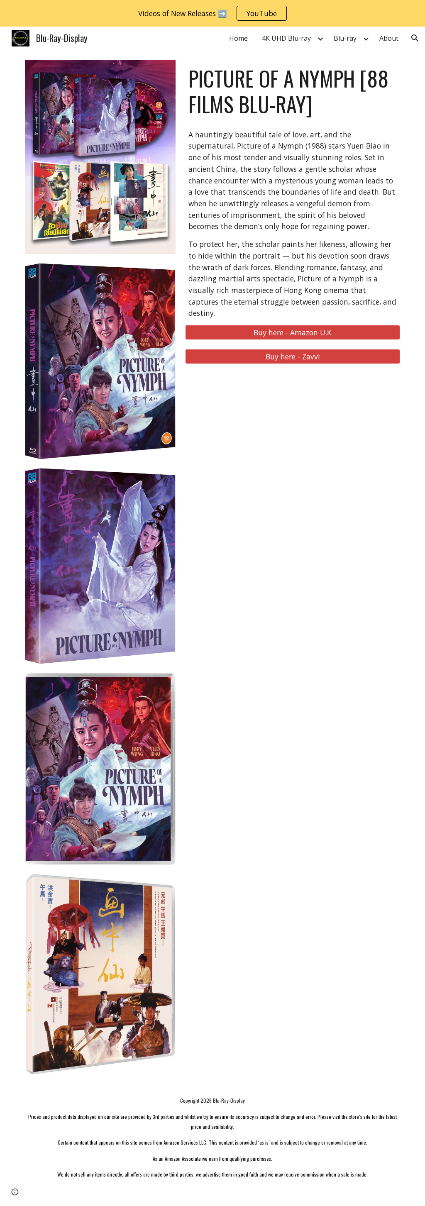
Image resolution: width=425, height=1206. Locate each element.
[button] (415, 38)
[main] (292, 91)
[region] (212, 13)
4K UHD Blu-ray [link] (286, 38)
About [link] (388, 38)
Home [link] (238, 38)
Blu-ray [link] (345, 38)
